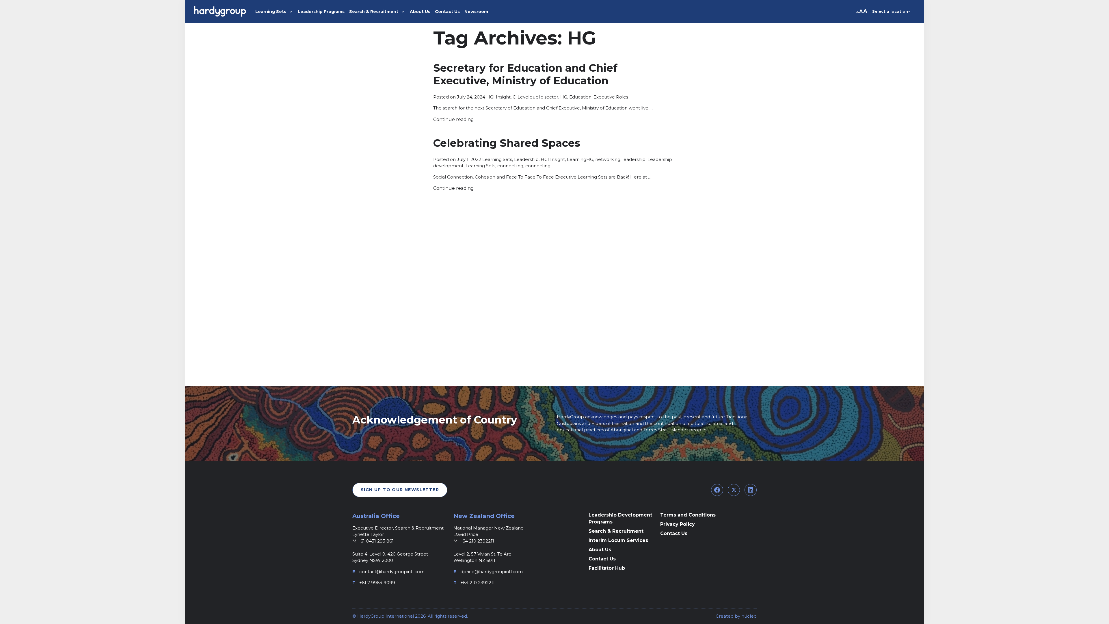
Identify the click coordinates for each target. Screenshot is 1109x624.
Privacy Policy (677, 524)
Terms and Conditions (688, 515)
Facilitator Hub (607, 568)
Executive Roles (610, 97)
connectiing (510, 165)
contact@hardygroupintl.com (392, 571)
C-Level (521, 97)
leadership (633, 159)
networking (607, 159)
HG (563, 97)
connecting (537, 165)
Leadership (526, 159)
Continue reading (453, 119)
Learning (576, 159)
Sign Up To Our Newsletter (400, 489)
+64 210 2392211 (477, 582)
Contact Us (602, 559)
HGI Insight (498, 97)
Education (580, 97)
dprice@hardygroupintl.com (491, 571)
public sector (543, 97)
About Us (600, 549)
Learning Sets (497, 159)
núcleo (748, 616)
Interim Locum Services (618, 540)
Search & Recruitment (616, 531)
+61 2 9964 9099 (377, 582)
